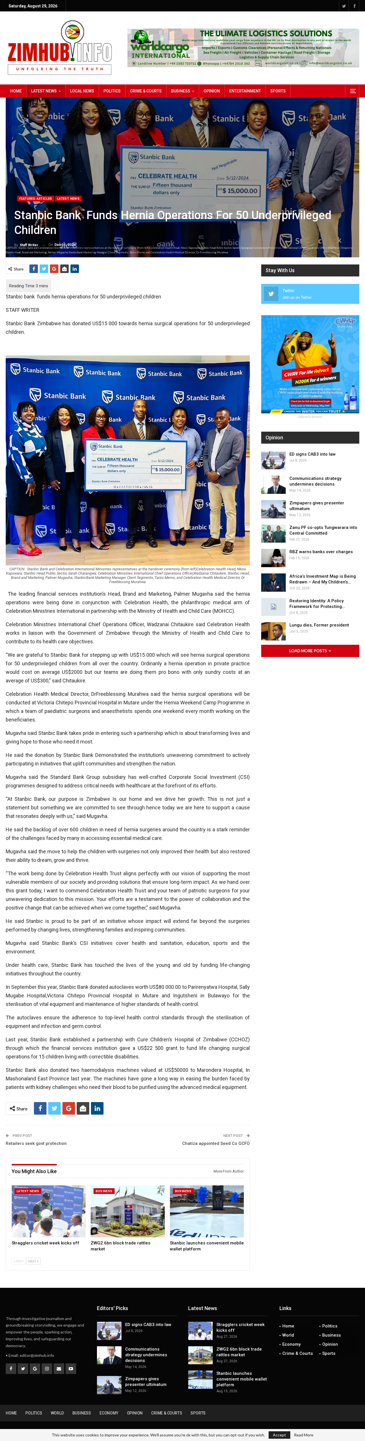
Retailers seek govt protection (36, 1143)
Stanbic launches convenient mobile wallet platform (241, 1379)
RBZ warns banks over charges (321, 551)
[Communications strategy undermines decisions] (273, 485)
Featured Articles (35, 199)
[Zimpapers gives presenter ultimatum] (273, 509)
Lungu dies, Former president (319, 625)
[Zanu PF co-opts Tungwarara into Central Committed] (273, 534)
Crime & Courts (146, 91)
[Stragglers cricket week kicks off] (49, 1211)
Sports (278, 91)
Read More (303, 1435)
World (288, 1335)
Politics (112, 91)
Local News (82, 91)
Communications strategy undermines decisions (146, 1355)
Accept (279, 1434)
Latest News (44, 91)
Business (180, 91)
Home (16, 91)
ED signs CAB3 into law (312, 454)
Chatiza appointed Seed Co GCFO (216, 1143)
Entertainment (245, 91)
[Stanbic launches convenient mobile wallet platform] (207, 1211)
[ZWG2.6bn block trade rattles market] (128, 1211)
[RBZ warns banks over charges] (273, 558)
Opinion (212, 91)
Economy (291, 1344)
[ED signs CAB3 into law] (273, 460)
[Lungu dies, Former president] (273, 631)
